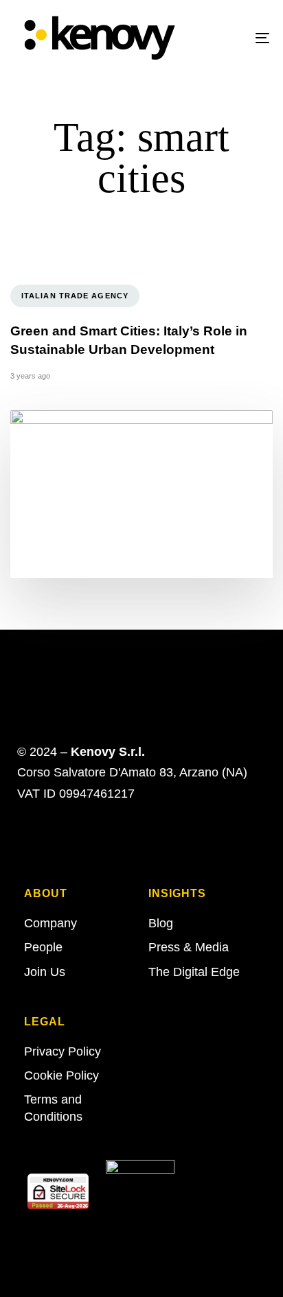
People (43, 947)
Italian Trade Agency (74, 295)
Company (50, 923)
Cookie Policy (61, 1075)
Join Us (44, 972)
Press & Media (188, 947)
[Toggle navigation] (226, 37)
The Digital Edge (194, 972)
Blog (160, 923)
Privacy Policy (62, 1051)
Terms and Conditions (53, 1108)
